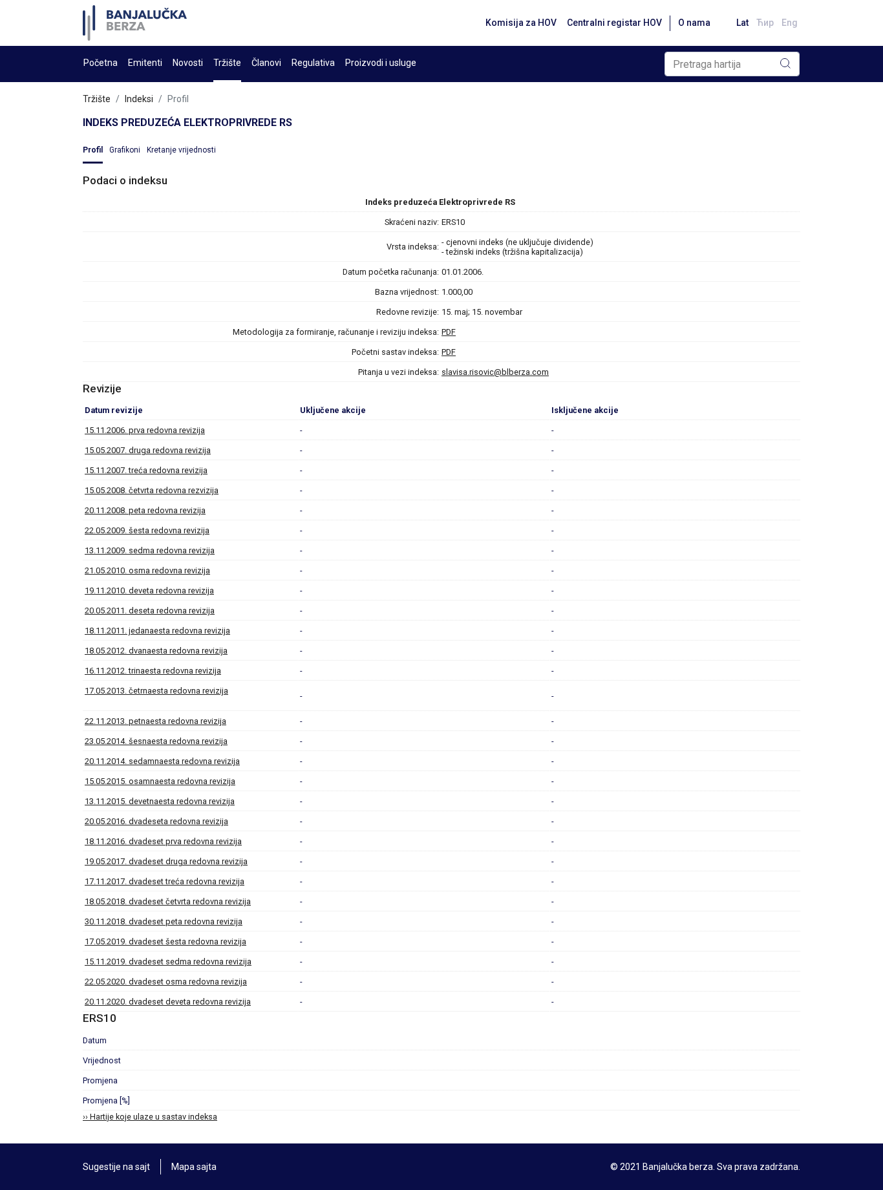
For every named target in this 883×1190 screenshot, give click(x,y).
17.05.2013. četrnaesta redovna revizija (156, 691)
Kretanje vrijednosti (181, 149)
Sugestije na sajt (116, 1167)
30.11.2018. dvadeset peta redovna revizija (163, 921)
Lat (742, 22)
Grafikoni (124, 149)
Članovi (266, 63)
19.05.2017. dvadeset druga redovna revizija (166, 861)
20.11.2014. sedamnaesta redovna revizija (162, 761)
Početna (100, 63)
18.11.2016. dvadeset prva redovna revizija (163, 841)
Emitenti (145, 63)
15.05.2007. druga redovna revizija (148, 450)
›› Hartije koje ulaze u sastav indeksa (150, 1116)
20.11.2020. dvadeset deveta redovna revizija (168, 1001)
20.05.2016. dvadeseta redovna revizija (156, 821)
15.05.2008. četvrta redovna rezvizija (151, 490)
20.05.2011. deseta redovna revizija (150, 610)
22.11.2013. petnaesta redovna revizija (155, 721)
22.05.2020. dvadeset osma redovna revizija (166, 981)
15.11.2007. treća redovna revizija (146, 470)
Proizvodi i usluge (380, 63)
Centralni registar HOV (614, 22)
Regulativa (313, 63)
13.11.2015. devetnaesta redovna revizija (160, 801)
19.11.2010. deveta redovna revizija (149, 590)
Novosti (188, 63)
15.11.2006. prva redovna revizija (145, 430)
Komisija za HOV (521, 22)
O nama (694, 22)
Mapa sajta (194, 1167)
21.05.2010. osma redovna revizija (147, 570)
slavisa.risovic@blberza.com (495, 372)
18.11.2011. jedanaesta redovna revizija (157, 630)
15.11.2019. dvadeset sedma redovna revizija (168, 961)
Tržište (227, 63)
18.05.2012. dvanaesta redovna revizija (156, 650)
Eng (790, 22)
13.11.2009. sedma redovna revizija (150, 550)
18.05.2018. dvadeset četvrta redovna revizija (168, 901)
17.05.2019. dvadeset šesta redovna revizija (165, 941)
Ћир (765, 22)
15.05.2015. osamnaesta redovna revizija (160, 781)
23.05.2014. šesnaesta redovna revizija (156, 741)
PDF (449, 332)
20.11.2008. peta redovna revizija (145, 510)
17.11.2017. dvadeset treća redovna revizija (164, 881)
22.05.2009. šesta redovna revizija (147, 530)
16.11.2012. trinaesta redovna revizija (153, 670)
